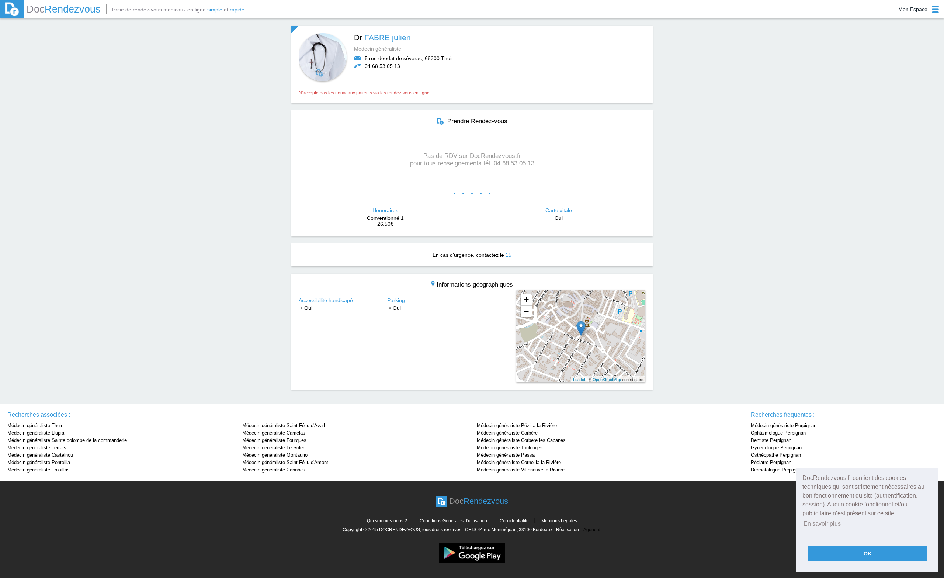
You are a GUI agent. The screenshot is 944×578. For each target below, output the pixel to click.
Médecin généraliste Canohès (273, 470)
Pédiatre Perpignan (771, 462)
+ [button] (526, 299)
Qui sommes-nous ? (387, 520)
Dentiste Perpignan (771, 440)
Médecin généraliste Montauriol (275, 455)
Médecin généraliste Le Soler (273, 447)
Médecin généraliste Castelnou (40, 455)
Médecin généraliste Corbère (507, 433)
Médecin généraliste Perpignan (783, 425)
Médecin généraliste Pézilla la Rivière (517, 425)
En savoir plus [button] (822, 523)
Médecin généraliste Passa (506, 455)
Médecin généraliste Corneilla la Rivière (519, 462)
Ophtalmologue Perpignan (778, 433)
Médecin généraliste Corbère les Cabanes (521, 440)
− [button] (526, 311)
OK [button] (867, 554)
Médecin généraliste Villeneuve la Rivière (521, 470)
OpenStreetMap (607, 379)
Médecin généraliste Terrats (36, 447)
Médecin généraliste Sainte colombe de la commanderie (67, 440)
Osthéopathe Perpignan (776, 455)
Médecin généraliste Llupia (35, 433)
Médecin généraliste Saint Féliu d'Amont (285, 462)
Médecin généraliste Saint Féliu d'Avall (283, 425)
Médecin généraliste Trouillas (38, 470)
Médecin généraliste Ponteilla (38, 462)
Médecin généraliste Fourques (274, 440)
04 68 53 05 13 (382, 66)
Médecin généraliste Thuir (34, 425)
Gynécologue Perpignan (776, 447)
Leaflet (579, 379)
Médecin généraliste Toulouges (510, 447)
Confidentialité (514, 520)
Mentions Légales (559, 520)
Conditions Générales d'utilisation (453, 520)
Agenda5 (592, 529)
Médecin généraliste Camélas (273, 433)
